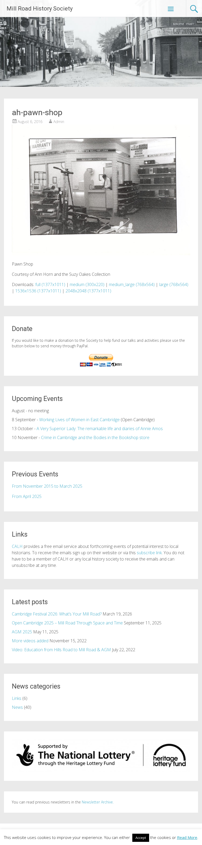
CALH (17, 546)
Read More (187, 837)
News (17, 707)
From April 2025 (27, 496)
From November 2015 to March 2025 (47, 486)
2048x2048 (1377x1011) (88, 291)
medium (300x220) (87, 284)
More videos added (30, 641)
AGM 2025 (22, 632)
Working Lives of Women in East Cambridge (79, 419)
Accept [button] (140, 837)
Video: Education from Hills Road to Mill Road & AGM (61, 650)
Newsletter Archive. (98, 802)
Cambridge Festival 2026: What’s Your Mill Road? (57, 614)
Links (16, 698)
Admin (58, 121)
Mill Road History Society (40, 8)
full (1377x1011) (50, 284)
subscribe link (149, 553)
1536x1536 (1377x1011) (38, 291)
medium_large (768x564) (132, 284)
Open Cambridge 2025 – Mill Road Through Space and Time (67, 623)
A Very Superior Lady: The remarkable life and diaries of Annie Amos (100, 428)
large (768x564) (173, 284)
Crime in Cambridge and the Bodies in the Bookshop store (95, 437)
